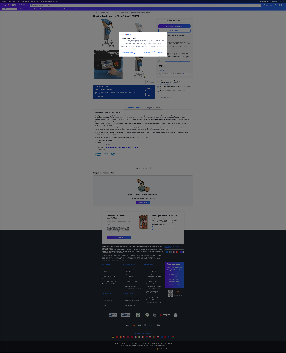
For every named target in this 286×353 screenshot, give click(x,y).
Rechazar (148, 52)
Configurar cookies (128, 52)
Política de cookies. (141, 48)
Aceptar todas (159, 52)
